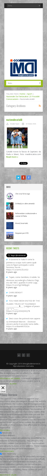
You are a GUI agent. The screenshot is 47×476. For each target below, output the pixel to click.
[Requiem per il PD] (9, 235)
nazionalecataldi (14, 120)
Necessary (7, 432)
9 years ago (11, 295)
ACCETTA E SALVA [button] (8, 474)
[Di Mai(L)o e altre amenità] (9, 206)
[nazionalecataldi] (23, 138)
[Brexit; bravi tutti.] (9, 225)
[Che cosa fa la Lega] (9, 196)
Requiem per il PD (22, 233)
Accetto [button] (13, 383)
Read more (12, 156)
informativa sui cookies (10, 378)
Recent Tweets (12, 248)
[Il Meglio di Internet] (23, 73)
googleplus (23, 177)
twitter (18, 177)
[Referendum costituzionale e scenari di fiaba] (9, 215)
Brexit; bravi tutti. (21, 223)
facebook (29, 177)
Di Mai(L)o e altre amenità (24, 204)
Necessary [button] (5, 430)
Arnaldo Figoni (14, 124)
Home (22, 93)
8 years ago (11, 272)
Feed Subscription (40, 106)
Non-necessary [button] (7, 451)
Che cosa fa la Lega (22, 194)
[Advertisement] (23, 34)
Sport (29, 93)
